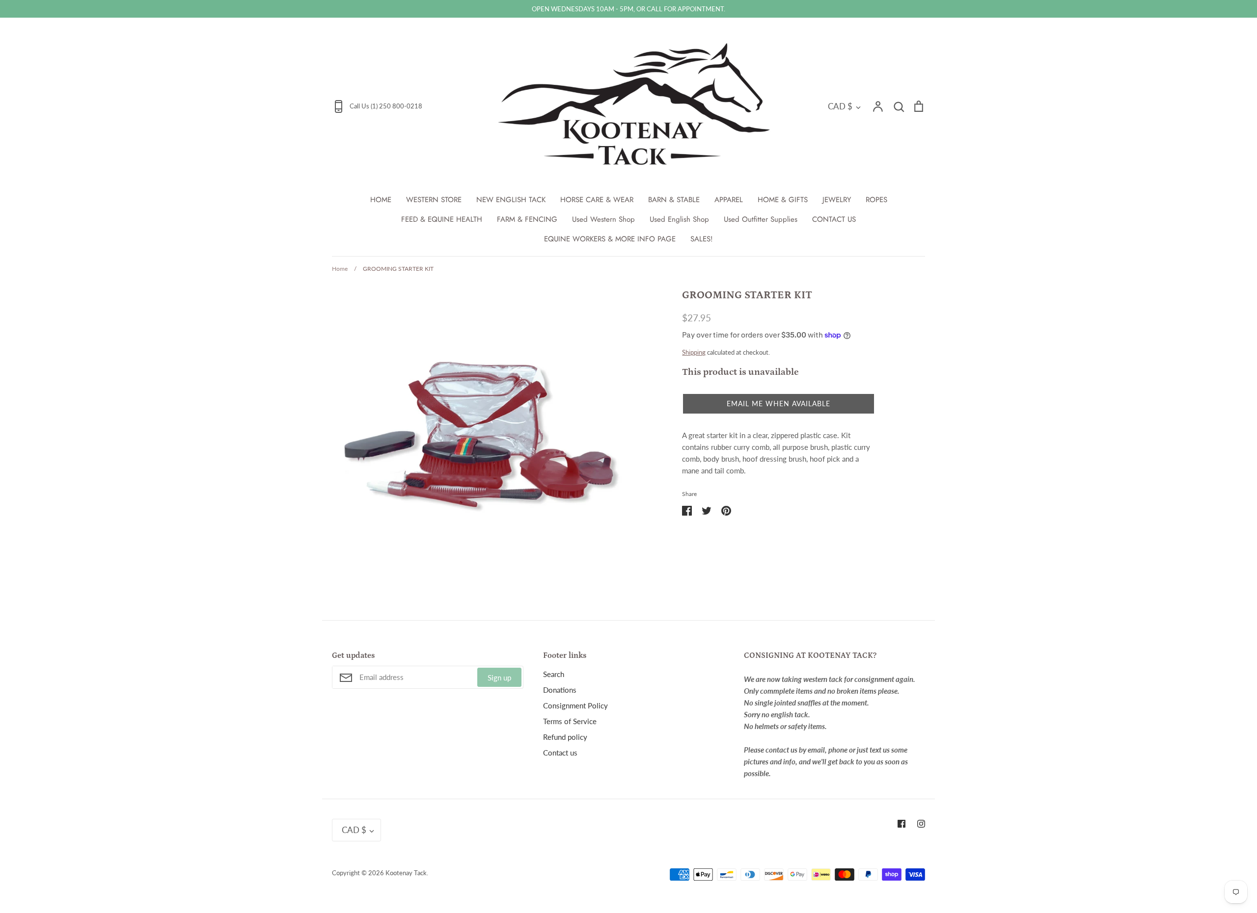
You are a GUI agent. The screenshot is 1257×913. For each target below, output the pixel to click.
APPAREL (728, 199)
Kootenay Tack (406, 873)
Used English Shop (679, 219)
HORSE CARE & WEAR (596, 199)
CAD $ (840, 106)
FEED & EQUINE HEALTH (441, 219)
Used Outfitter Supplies (760, 219)
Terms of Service (570, 721)
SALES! (701, 239)
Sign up (499, 677)
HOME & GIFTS (783, 199)
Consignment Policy (575, 705)
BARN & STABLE (674, 199)
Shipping (694, 352)
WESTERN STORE (434, 199)
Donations (559, 689)
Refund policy (565, 736)
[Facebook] (901, 824)
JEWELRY (836, 199)
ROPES (876, 199)
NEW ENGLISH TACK (511, 199)
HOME (380, 199)
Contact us (560, 752)
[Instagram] (921, 824)
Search (553, 674)
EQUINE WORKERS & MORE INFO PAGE (610, 239)
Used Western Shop (603, 219)
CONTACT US (834, 219)
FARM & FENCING (527, 219)
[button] (778, 404)
